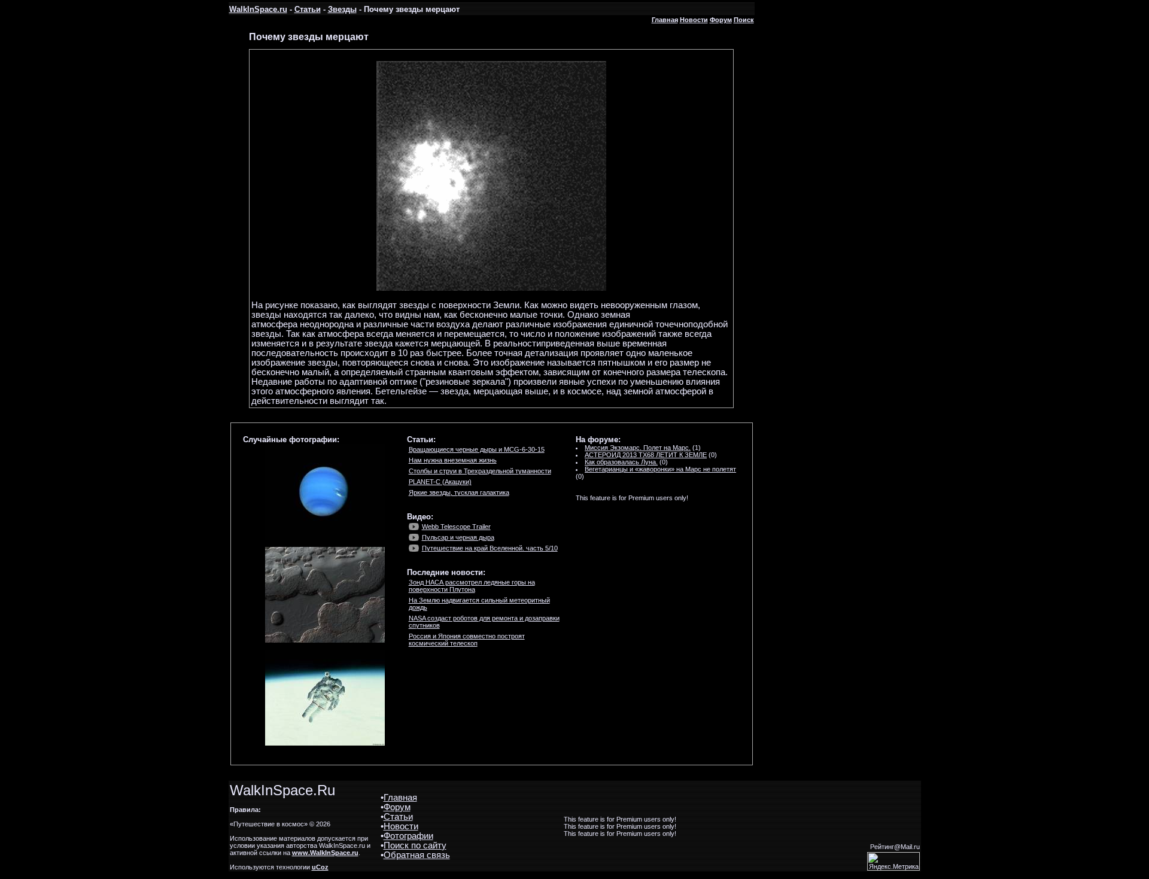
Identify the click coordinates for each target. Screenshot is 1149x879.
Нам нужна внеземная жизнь (453, 460)
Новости (694, 19)
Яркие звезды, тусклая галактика (459, 492)
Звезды (342, 9)
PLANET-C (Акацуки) (440, 481)
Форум (721, 19)
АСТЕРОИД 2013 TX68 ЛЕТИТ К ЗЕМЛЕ (646, 454)
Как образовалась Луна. (621, 462)
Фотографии (408, 836)
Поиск (744, 19)
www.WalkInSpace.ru (325, 852)
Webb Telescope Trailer (456, 526)
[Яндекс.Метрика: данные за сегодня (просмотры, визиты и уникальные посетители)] (893, 861)
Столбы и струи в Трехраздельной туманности (480, 471)
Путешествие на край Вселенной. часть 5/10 (490, 548)
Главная (665, 19)
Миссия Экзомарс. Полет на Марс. (638, 447)
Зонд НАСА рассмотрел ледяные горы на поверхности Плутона (472, 586)
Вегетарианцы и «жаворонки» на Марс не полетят (660, 469)
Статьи (307, 9)
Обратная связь (417, 855)
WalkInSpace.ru (258, 9)
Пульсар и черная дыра (458, 537)
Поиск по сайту (415, 845)
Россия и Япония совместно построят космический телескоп (467, 639)
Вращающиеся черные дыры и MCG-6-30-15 (477, 449)
